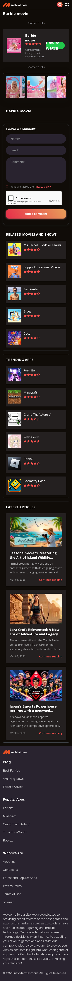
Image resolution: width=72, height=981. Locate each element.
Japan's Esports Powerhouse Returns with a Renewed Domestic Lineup (33, 708)
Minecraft (30, 392)
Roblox (28, 459)
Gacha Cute (31, 437)
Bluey (27, 311)
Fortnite (29, 370)
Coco (27, 333)
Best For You (11, 770)
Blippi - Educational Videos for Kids (44, 267)
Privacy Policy (12, 886)
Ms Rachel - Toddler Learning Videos (44, 245)
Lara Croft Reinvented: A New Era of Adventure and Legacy (34, 632)
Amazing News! (13, 779)
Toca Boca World (15, 832)
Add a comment (36, 213)
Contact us (10, 870)
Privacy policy (43, 186)
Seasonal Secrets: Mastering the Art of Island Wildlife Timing (33, 555)
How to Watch (52, 46)
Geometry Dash (34, 481)
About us (9, 861)
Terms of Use (12, 894)
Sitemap (8, 902)
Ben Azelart (32, 289)
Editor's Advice (13, 787)
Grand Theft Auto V (37, 415)
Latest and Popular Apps (20, 878)
